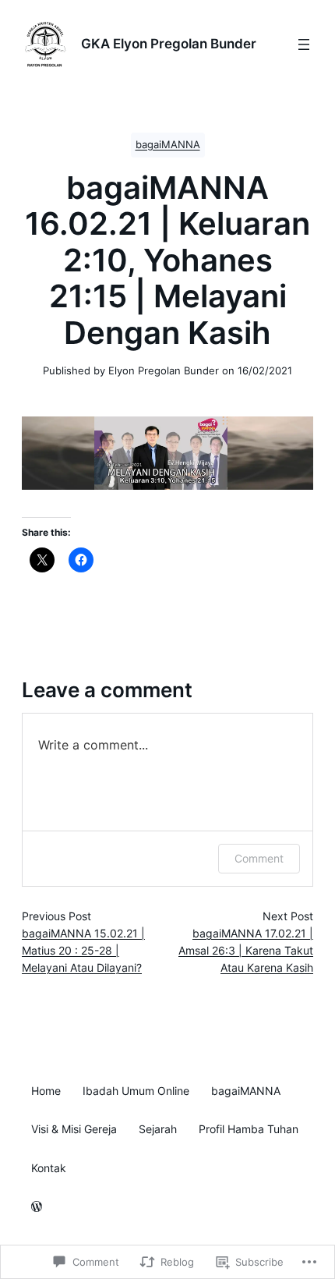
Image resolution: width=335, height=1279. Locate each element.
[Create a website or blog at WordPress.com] (36, 1207)
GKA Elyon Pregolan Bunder (168, 43)
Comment (259, 858)
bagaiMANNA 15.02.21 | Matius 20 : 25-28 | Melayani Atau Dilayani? (83, 950)
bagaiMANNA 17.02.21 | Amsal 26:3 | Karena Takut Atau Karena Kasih (245, 950)
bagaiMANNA (168, 145)
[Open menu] (303, 44)
